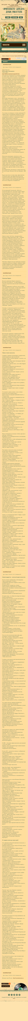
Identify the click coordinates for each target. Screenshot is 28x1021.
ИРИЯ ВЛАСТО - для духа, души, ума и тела (14, 10)
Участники (12, 55)
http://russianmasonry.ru (18, 978)
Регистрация (14, 17)
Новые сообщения (5, 55)
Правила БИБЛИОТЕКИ (18, 55)
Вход (21, 17)
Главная (7, 17)
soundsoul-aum (7, 64)
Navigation (6, 45)
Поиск (25, 55)
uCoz (14, 998)
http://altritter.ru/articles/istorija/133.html (10, 73)
